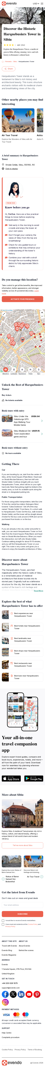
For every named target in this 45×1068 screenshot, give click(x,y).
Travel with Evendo (9, 946)
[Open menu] (42, 3)
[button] (22, 340)
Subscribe (23, 914)
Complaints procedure (10, 1037)
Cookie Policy (33, 924)
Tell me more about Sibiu (22, 845)
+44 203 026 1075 (10, 983)
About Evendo (24, 946)
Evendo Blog (7, 950)
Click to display (11, 169)
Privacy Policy (10, 926)
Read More (38, 591)
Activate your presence (22, 299)
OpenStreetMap (7, 310)
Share (10, 69)
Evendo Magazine (9, 955)
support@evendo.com (11, 988)
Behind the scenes (26, 950)
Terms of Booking (35, 1050)
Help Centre (6, 1033)
